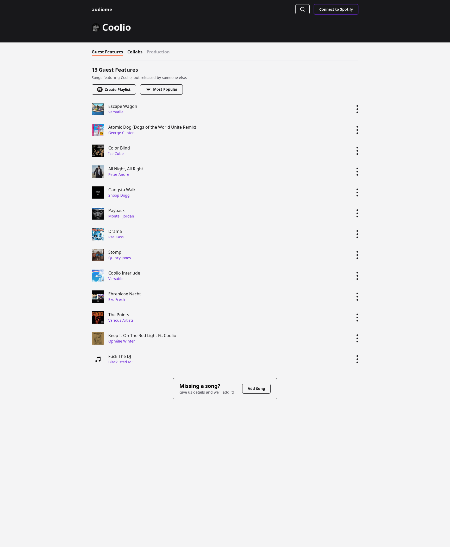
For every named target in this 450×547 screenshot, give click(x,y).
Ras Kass (116, 236)
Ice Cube (116, 153)
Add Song (256, 388)
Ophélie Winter (121, 341)
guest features (107, 52)
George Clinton (121, 132)
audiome (102, 9)
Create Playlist (117, 89)
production (158, 52)
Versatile (115, 111)
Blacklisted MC (121, 361)
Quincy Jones (119, 257)
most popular (165, 89)
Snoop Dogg (119, 195)
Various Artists (121, 320)
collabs (134, 52)
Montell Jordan (121, 216)
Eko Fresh (116, 299)
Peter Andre (118, 174)
